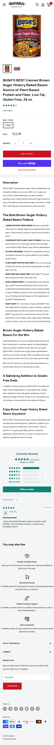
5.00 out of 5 (34, 459)
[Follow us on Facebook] (5, 709)
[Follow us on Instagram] (16, 709)
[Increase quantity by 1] (31, 143)
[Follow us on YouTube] (27, 709)
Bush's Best (7, 110)
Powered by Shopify (9, 739)
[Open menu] (4, 4)
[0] (49, 4)
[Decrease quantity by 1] (15, 143)
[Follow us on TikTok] (32, 709)
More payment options (27, 169)
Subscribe (12, 686)
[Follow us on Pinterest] (21, 709)
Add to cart (27, 154)
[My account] (42, 4)
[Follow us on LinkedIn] (38, 709)
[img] (9, 508)
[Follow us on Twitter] (10, 709)
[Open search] (37, 4)
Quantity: (7, 143)
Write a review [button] (27, 489)
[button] (9, 105)
